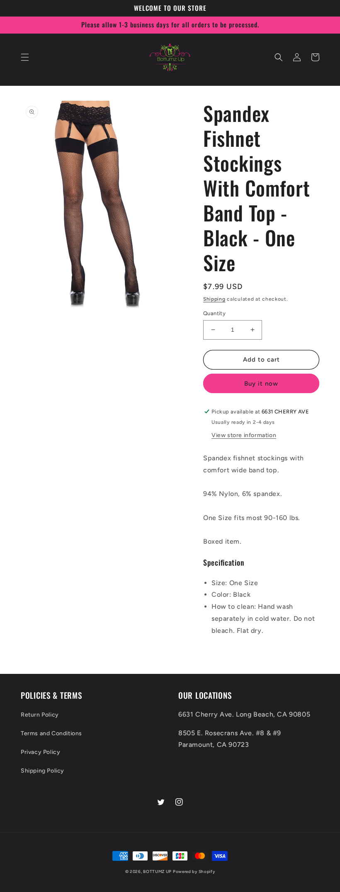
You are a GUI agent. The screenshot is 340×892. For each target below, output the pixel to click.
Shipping (214, 299)
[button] (25, 57)
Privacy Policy (40, 752)
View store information (243, 435)
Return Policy (40, 714)
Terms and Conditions (51, 733)
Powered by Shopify (194, 871)
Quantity (214, 313)
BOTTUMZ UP (158, 871)
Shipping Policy (42, 770)
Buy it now (261, 383)
